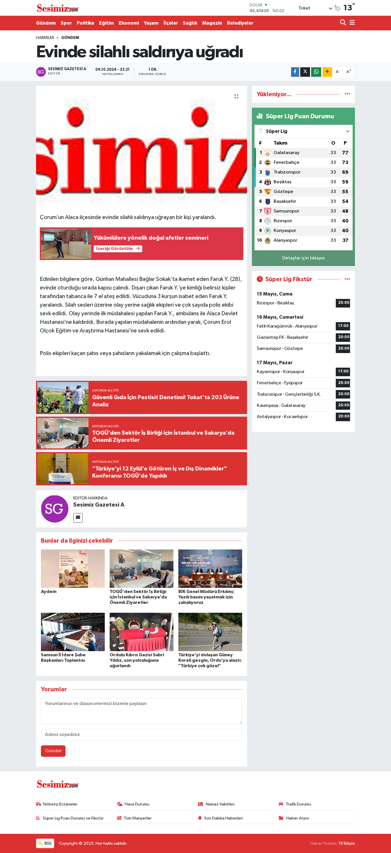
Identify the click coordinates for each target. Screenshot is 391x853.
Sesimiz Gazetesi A (99, 505)
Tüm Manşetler (138, 818)
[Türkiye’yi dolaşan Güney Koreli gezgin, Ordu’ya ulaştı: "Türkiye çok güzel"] (210, 631)
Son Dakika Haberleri (223, 818)
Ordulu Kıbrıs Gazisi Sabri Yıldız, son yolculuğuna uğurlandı (137, 660)
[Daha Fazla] (327, 72)
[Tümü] (347, 94)
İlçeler (170, 23)
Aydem (48, 591)
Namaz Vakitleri (220, 804)
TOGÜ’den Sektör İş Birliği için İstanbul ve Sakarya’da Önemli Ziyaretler (138, 597)
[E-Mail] (78, 518)
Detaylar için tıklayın (303, 258)
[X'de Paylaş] (305, 72)
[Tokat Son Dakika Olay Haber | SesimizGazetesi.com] (57, 8)
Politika (85, 23)
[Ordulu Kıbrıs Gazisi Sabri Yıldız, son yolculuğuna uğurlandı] (141, 631)
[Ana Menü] (351, 23)
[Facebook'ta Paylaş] (295, 72)
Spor (66, 23)
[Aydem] (73, 568)
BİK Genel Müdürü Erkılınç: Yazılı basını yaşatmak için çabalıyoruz (206, 597)
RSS (48, 843)
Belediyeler (240, 23)
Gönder (53, 750)
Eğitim (106, 23)
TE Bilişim (346, 843)
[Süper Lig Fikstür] (347, 279)
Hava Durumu (137, 804)
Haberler (45, 38)
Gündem (46, 23)
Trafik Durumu (298, 804)
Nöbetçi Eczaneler (60, 804)
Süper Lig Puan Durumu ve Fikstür (73, 818)
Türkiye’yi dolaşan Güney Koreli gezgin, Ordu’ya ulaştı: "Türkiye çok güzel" (210, 660)
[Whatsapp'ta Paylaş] (316, 72)
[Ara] (343, 23)
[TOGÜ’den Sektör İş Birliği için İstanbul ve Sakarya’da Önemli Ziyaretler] (141, 568)
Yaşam (151, 23)
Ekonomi (129, 23)
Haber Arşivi (297, 818)
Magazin (212, 23)
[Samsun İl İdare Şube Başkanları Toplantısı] (73, 631)
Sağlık (190, 23)
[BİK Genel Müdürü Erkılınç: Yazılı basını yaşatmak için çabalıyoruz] (210, 568)
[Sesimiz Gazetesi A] (54, 508)
